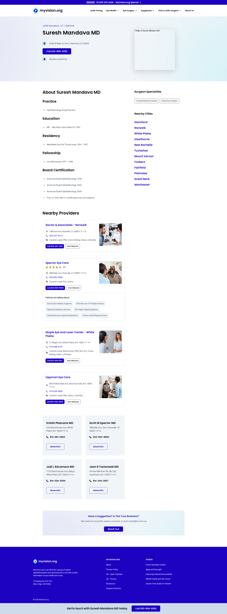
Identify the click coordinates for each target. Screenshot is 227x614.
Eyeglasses (146, 10)
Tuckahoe (141, 150)
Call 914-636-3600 (55, 402)
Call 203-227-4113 (55, 246)
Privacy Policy (112, 569)
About (108, 565)
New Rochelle (143, 145)
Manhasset (142, 185)
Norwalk (140, 128)
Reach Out (113, 529)
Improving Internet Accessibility (159, 574)
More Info (57, 446)
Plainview (140, 173)
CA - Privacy (111, 579)
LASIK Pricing (96, 10)
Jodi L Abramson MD (60, 467)
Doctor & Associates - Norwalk (66, 225)
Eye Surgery (128, 10)
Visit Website (72, 246)
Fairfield (140, 167)
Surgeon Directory (113, 588)
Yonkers (139, 162)
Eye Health (111, 10)
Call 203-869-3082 (145, 608)
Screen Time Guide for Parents (158, 584)
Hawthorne (142, 139)
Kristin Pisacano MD (59, 423)
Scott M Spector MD (102, 423)
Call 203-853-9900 (55, 288)
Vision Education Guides (156, 565)
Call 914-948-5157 (55, 360)
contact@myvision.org (137, 521)
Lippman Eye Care (58, 377)
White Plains (142, 133)
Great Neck (142, 179)
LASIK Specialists (51, 25)
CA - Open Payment (114, 574)
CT (62, 25)
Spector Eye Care (57, 263)
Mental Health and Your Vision (158, 579)
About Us (189, 10)
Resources (110, 584)
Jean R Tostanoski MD (104, 467)
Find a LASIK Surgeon (168, 10)
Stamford (69, 25)
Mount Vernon (144, 156)
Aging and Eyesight (154, 569)
